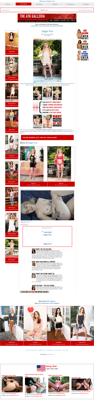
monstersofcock (86, 391)
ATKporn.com (51, 354)
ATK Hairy (54, 4)
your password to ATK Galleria (48, 303)
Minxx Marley (11, 259)
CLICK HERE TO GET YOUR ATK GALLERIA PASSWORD (47, 26)
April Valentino (11, 181)
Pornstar (50, 227)
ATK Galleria (23, 4)
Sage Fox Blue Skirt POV (26, 221)
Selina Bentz (12, 129)
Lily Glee (35, 342)
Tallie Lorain (12, 342)
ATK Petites (86, 4)
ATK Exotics (39, 4)
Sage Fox (47, 31)
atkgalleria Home (6, 10)
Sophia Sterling (12, 233)
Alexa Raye (12, 155)
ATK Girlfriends (70, 4)
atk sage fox (27, 350)
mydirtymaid (38, 394)
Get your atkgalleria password (85, 10)
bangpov (14, 393)
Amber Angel (12, 207)
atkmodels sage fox (58, 350)
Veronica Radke (12, 77)
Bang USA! (51, 366)
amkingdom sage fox (50, 350)
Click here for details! (58, 289)
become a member (30, 85)
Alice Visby (12, 51)
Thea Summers (11, 103)
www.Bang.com (41, 371)
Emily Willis (59, 342)
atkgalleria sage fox (34, 350)
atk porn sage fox (65, 350)
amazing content (65, 85)
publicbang (61, 393)
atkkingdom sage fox (42, 350)
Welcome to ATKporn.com (47, 1)
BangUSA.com (14, 395)
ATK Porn (8, 4)
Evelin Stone (82, 342)
